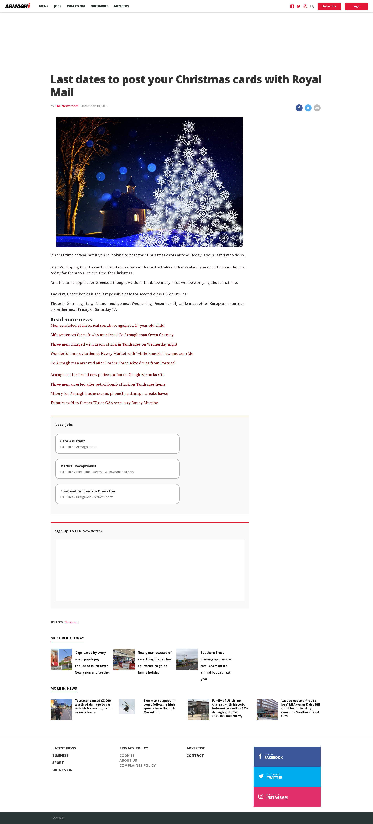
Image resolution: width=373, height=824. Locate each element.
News (43, 6)
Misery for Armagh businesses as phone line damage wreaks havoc (109, 393)
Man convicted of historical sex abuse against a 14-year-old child (107, 325)
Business (60, 755)
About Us (128, 760)
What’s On (76, 6)
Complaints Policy (137, 765)
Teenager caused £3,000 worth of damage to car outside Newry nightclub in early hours (93, 706)
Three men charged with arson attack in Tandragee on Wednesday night (114, 344)
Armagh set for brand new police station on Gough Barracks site (107, 374)
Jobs (57, 6)
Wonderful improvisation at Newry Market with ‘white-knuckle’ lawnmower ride (122, 353)
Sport (58, 763)
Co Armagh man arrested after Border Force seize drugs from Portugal (113, 363)
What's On (62, 770)
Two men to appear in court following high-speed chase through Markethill (160, 706)
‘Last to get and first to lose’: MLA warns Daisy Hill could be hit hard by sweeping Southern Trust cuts (300, 708)
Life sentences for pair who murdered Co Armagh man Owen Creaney (112, 335)
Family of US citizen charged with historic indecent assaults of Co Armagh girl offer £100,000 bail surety (230, 708)
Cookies (126, 755)
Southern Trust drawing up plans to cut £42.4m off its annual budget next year (216, 666)
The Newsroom (67, 106)
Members (121, 6)
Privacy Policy (133, 748)
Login (356, 6)
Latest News (64, 748)
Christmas (71, 622)
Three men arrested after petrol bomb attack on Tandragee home (108, 384)
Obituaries (99, 6)
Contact (195, 755)
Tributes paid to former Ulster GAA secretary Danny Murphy (104, 403)
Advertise (195, 748)
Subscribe (329, 6)
